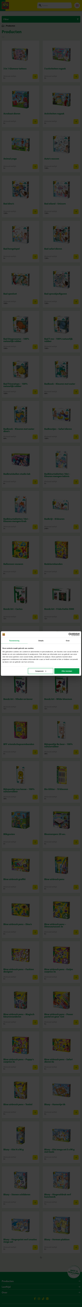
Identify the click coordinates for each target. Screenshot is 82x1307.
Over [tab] (68, 641)
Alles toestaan (67, 671)
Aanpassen (39, 671)
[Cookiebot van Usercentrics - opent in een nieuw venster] (70, 634)
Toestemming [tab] (14, 641)
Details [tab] (41, 641)
